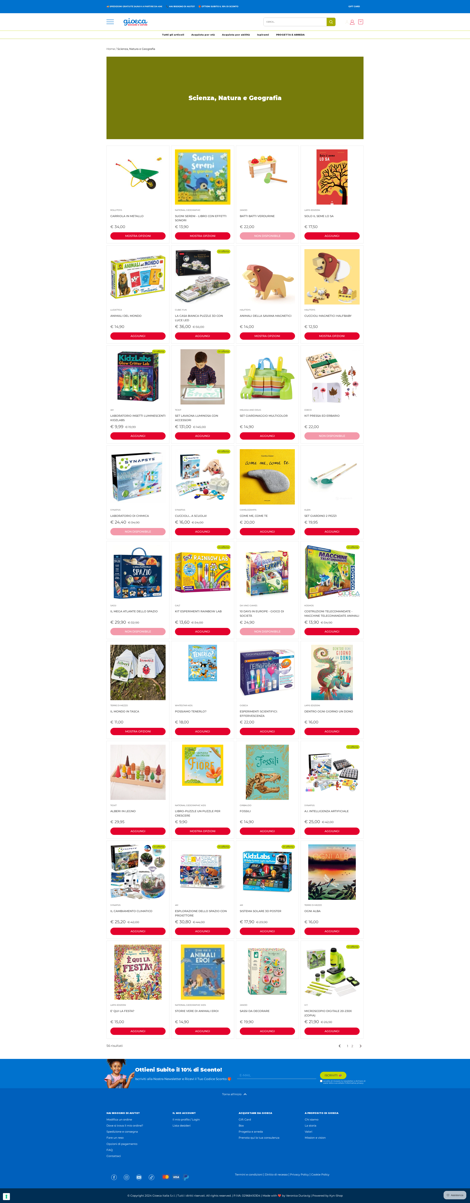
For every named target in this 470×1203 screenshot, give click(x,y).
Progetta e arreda (251, 1131)
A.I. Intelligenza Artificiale (326, 808)
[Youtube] (139, 1177)
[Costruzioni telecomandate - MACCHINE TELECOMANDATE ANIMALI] (332, 572)
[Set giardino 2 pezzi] (332, 476)
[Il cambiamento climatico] (138, 872)
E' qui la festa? (122, 1008)
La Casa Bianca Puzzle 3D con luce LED (199, 315)
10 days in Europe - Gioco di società (262, 611)
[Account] (347, 22)
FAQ (109, 1150)
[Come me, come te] (267, 476)
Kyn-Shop (336, 1195)
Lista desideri (182, 1125)
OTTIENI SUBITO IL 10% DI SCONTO (220, 6)
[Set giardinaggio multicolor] (267, 376)
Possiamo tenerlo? (191, 708)
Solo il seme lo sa (319, 213)
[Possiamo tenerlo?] (202, 663)
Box (241, 1125)
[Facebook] (114, 1177)
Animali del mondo (126, 313)
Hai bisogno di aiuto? (182, 6)
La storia (310, 1125)
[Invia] (331, 22)
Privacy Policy (299, 1174)
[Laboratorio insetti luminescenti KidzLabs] (138, 376)
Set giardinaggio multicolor (264, 413)
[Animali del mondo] (138, 276)
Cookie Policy (320, 1174)
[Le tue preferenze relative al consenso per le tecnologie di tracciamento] (6, 1196)
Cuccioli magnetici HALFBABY (328, 313)
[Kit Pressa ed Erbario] (332, 376)
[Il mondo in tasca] (138, 672)
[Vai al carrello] (360, 22)
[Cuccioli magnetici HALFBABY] (332, 276)
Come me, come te (254, 513)
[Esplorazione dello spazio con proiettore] (202, 872)
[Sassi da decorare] (267, 972)
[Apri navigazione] (110, 22)
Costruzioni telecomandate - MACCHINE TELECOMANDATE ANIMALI (331, 611)
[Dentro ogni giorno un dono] (332, 672)
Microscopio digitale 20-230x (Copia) (328, 1010)
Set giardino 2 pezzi (320, 513)
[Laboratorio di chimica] (138, 476)
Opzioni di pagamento (121, 1144)
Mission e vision (315, 1137)
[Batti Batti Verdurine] (267, 170)
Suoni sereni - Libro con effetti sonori (201, 215)
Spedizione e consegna (122, 1131)
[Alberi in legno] (138, 772)
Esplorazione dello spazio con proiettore (201, 910)
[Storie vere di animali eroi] (202, 972)
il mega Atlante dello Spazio (134, 608)
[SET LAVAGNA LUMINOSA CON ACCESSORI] (202, 376)
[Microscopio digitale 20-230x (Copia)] (332, 972)
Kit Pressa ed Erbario (322, 413)
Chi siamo (311, 1119)
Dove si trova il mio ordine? (124, 1125)
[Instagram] (126, 1177)
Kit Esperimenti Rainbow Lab (198, 608)
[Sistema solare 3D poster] (267, 872)
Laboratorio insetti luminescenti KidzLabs (138, 415)
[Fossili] (267, 772)
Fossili (245, 808)
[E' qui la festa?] (138, 972)
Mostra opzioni (138, 236)
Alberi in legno (123, 808)
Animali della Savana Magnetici (266, 313)
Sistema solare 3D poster (260, 908)
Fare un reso (115, 1137)
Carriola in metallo (127, 213)
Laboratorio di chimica (129, 513)
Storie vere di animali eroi (197, 1008)
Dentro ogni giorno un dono (328, 708)
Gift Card (354, 6)
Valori (308, 1131)
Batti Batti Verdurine (257, 213)
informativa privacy (354, 1083)
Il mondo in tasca (124, 708)
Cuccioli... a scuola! (191, 513)
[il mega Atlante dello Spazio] (138, 572)
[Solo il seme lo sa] (332, 177)
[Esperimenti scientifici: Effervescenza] (267, 672)
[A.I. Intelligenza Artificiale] (332, 772)
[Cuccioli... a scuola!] (202, 476)
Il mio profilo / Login (186, 1119)
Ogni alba (313, 908)
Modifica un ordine (119, 1119)
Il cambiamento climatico (131, 908)
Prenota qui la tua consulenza (259, 1137)
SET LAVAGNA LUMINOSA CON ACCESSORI (196, 415)
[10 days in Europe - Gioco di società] (267, 572)
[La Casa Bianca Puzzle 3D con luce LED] (202, 276)
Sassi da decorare (255, 1008)
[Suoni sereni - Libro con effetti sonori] (202, 177)
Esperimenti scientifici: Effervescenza (258, 711)
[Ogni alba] (332, 872)
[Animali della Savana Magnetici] (267, 276)
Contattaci (113, 1156)
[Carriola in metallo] (138, 173)
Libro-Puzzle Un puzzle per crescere (197, 810)
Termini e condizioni (249, 1174)
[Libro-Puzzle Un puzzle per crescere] (202, 765)
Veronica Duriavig (298, 1195)
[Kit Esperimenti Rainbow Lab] (202, 572)
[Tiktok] (151, 1177)
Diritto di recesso (276, 1174)
